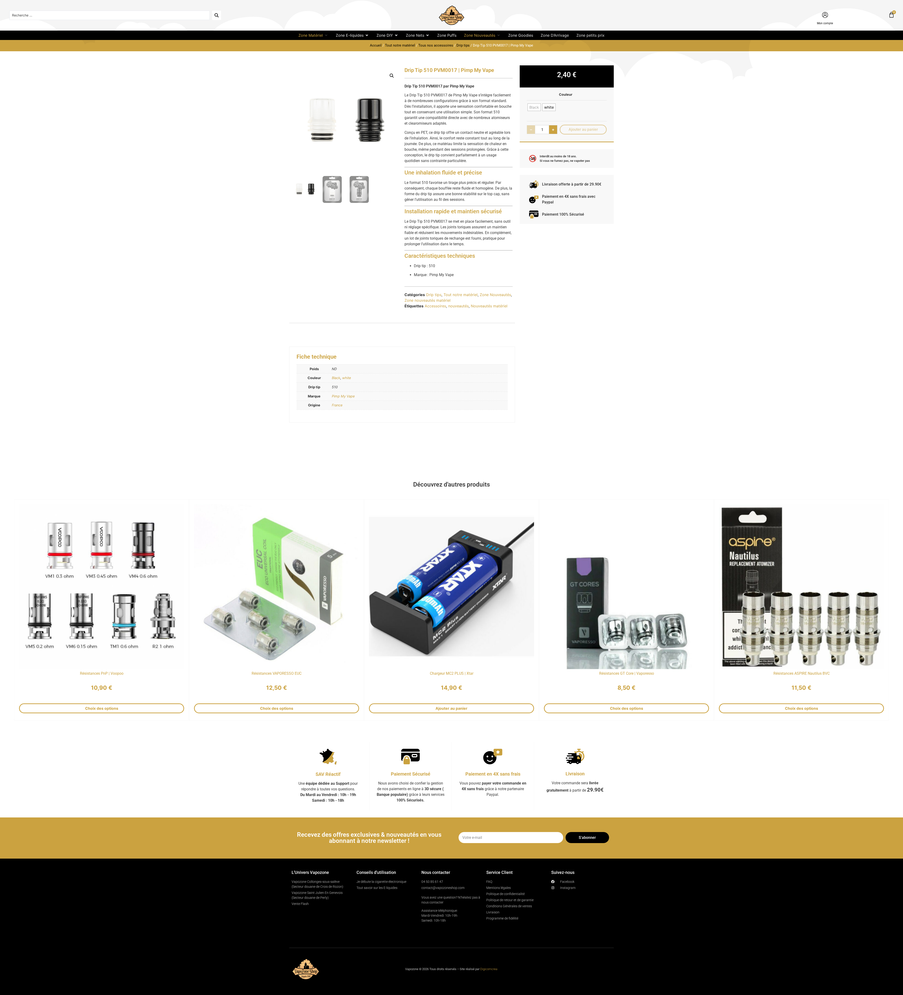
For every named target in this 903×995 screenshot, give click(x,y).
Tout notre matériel (400, 45)
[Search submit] (216, 15)
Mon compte (825, 23)
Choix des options (101, 708)
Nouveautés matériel (489, 306)
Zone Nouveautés (495, 294)
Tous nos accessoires (435, 45)
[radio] (534, 107)
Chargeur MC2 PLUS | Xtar (451, 673)
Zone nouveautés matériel (427, 300)
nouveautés (458, 306)
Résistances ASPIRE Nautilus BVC (801, 673)
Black (336, 378)
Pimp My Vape (343, 396)
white (346, 378)
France (337, 405)
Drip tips (463, 45)
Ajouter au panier (451, 708)
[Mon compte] (825, 15)
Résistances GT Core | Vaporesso (626, 673)
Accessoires (435, 306)
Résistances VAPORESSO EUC (276, 673)
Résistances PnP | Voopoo (101, 673)
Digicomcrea (488, 969)
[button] (313, 35)
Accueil (376, 45)
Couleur (565, 94)
